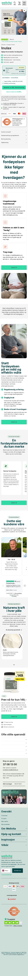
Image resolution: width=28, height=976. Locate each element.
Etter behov (4, 821)
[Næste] (25, 21)
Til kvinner (4, 815)
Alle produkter (5, 824)
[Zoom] (24, 10)
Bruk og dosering (5, 139)
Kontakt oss (17, 870)
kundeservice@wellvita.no (10, 770)
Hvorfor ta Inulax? (6, 132)
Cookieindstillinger (6, 874)
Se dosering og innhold (13, 630)
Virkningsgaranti (17, 119)
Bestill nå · (14, 87)
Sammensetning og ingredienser (10, 135)
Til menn (3, 818)
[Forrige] (3, 21)
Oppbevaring (4, 142)
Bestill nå (14, 267)
